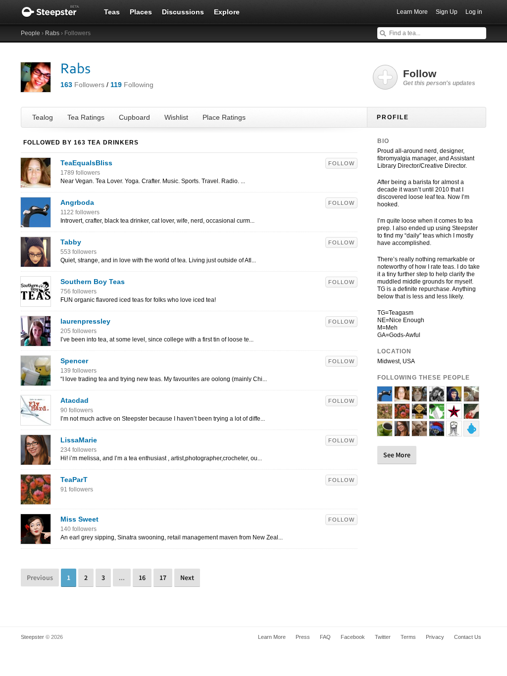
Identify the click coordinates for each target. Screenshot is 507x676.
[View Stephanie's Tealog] (454, 432)
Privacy (435, 637)
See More (396, 454)
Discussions (183, 12)
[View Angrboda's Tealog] (36, 222)
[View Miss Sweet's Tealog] (36, 538)
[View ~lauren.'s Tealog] (471, 397)
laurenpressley (85, 321)
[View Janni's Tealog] (436, 414)
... (122, 577)
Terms (408, 637)
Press (303, 637)
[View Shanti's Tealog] (419, 432)
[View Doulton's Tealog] (419, 397)
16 (142, 577)
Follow (341, 163)
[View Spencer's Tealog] (36, 380)
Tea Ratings (85, 117)
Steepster (55, 12)
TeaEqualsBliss (86, 163)
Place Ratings (224, 117)
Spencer (74, 361)
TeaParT (74, 479)
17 (162, 577)
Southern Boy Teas (92, 282)
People (30, 33)
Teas (112, 12)
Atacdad (74, 400)
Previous (40, 577)
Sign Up (446, 11)
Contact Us (467, 637)
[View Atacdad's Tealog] (36, 420)
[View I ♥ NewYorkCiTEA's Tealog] (384, 432)
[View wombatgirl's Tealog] (419, 414)
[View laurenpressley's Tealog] (36, 341)
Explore (227, 12)
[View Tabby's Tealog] (36, 261)
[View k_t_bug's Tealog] (471, 432)
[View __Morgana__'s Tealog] (471, 414)
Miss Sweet (79, 519)
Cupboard (134, 117)
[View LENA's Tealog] (454, 414)
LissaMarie (78, 440)
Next (187, 577)
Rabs (52, 33)
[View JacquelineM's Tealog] (454, 397)
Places (141, 12)
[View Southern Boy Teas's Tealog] (36, 301)
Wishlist (176, 117)
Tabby (70, 242)
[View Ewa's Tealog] (436, 432)
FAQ (325, 637)
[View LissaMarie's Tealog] (36, 459)
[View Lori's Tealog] (384, 414)
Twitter (383, 637)
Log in (473, 11)
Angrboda (77, 202)
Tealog (42, 117)
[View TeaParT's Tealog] (36, 499)
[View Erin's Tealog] (436, 397)
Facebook (353, 637)
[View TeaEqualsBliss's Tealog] (36, 182)
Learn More (412, 11)
